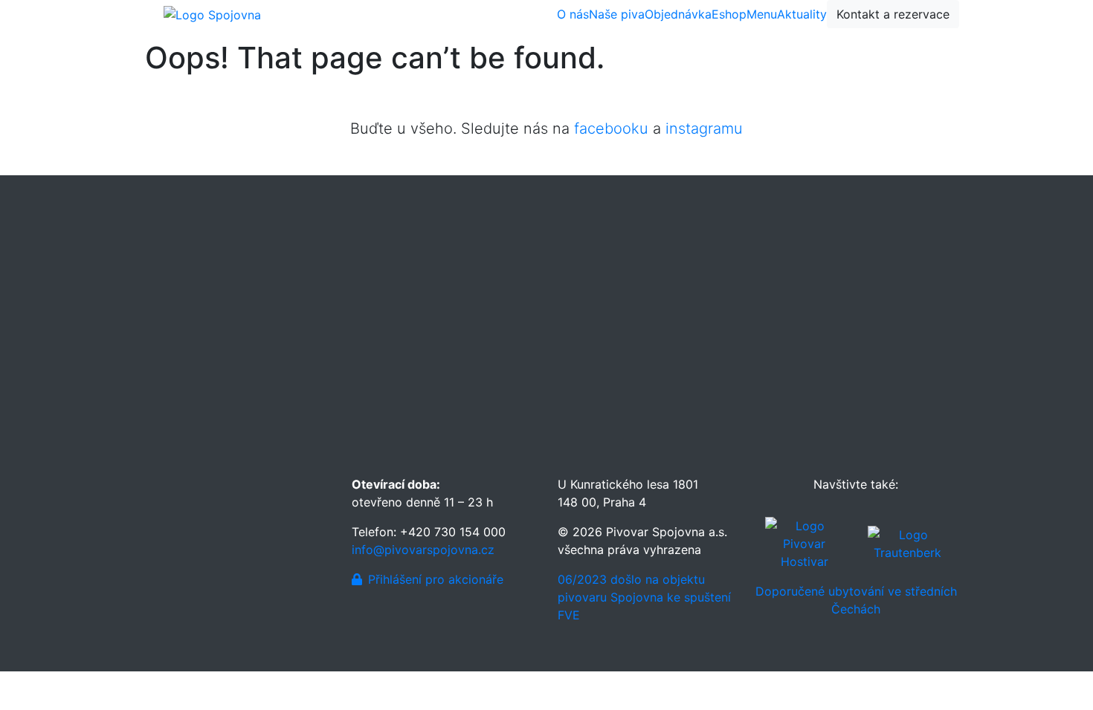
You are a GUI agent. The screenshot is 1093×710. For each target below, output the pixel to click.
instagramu (704, 128)
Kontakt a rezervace (892, 14)
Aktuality (802, 14)
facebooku (611, 128)
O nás (573, 14)
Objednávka (678, 14)
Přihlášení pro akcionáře (435, 579)
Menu (762, 14)
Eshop (729, 14)
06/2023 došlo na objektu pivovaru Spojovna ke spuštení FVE (644, 597)
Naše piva (617, 14)
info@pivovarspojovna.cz (423, 549)
